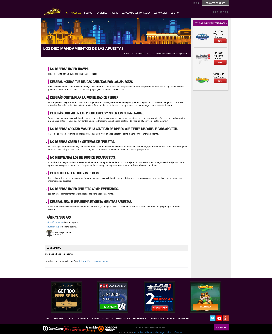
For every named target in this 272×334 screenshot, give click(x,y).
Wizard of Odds (141, 332)
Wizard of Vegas (157, 332)
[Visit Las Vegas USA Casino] (159, 297)
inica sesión (84, 261)
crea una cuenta (100, 261)
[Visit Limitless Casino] (66, 297)
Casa (48, 318)
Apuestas (76, 13)
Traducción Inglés (53, 226)
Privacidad (183, 318)
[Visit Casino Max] (113, 297)
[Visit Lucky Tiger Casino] (205, 297)
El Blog (88, 13)
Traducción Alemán (54, 222)
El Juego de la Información (136, 13)
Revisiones (101, 13)
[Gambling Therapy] (107, 328)
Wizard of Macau (174, 332)
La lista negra (157, 318)
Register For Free (215, 3)
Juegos (114, 13)
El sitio (175, 13)
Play (220, 41)
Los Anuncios (160, 13)
